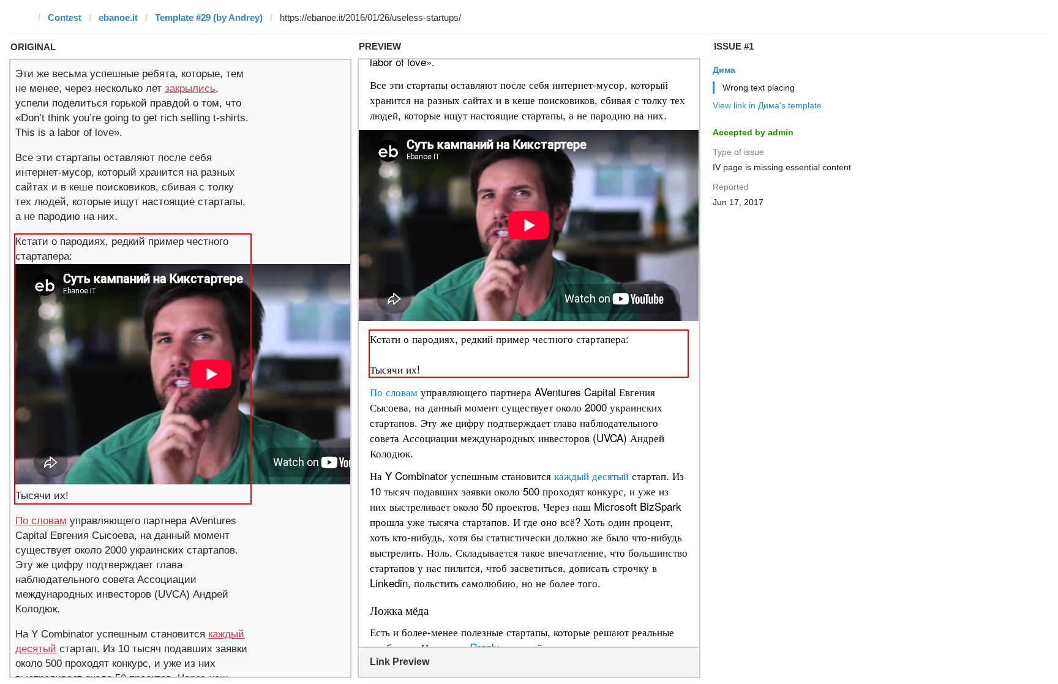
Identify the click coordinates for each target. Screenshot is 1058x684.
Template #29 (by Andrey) (209, 17)
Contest (64, 17)
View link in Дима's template (767, 105)
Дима (724, 70)
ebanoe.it (118, 17)
